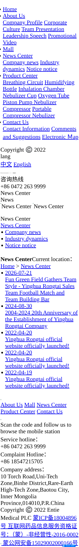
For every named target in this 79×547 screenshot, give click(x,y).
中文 (6, 164)
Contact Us (16, 122)
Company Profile (22, 22)
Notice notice (41, 69)
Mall (8, 49)
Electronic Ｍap (60, 137)
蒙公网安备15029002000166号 (39, 543)
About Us (14, 16)
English (22, 164)
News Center (18, 55)
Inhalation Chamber (41, 89)
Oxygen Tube (53, 95)
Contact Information (26, 128)
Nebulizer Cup (20, 95)
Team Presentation (42, 29)
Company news (21, 62)
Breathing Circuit (23, 82)
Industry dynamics (26, 238)
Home (10, 9)
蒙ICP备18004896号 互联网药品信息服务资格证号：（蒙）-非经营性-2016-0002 (39, 526)
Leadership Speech (24, 35)
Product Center (20, 75)
